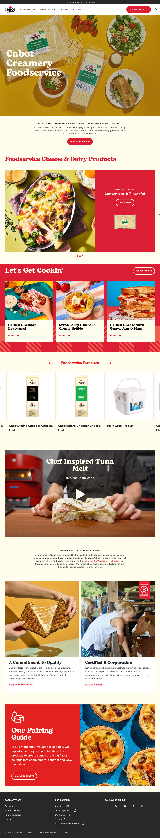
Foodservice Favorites (80, 363)
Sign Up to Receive (24, 776)
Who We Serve (46, 9)
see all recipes (144, 271)
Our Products (26, 9)
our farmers (51, 675)
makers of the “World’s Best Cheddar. (101, 560)
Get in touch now (89, 2)
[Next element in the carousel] (109, 363)
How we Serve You (80, 141)
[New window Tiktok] (107, 806)
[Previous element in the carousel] (51, 363)
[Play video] (80, 494)
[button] (77, 256)
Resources (77, 9)
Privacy (30, 832)
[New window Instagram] (116, 806)
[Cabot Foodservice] (10, 9)
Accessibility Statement (48, 832)
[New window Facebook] (133, 806)
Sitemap (66, 832)
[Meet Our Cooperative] (42, 619)
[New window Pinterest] (142, 806)
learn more (125, 202)
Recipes (64, 9)
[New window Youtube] (125, 806)
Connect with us (139, 9)
